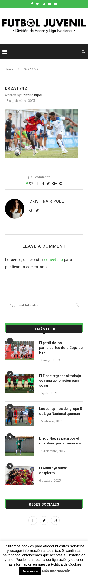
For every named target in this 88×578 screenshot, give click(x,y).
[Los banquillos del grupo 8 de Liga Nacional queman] (19, 416)
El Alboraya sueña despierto (53, 470)
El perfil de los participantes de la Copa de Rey (61, 347)
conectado (53, 259)
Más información (56, 571)
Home (9, 69)
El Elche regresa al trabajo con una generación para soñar (60, 380)
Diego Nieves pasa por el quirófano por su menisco (60, 440)
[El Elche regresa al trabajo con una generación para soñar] (19, 383)
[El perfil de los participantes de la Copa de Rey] (19, 350)
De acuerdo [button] (30, 571)
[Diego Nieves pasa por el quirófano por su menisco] (19, 446)
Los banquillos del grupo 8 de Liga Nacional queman (60, 411)
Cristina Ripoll (32, 94)
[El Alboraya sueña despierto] (19, 475)
